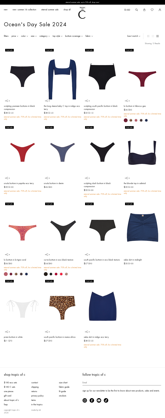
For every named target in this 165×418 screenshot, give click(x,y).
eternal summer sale (49, 10)
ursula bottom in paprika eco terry (19, 183)
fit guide (62, 391)
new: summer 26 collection (24, 10)
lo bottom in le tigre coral (15, 260)
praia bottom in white (13, 337)
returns (34, 391)
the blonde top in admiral (135, 183)
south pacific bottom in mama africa (59, 337)
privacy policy (37, 396)
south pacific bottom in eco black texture (102, 260)
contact (34, 383)
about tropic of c (11, 400)
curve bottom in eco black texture (58, 260)
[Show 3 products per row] (153, 36)
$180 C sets (9, 387)
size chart (63, 383)
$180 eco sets (10, 383)
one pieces (8, 391)
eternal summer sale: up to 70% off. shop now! (82, 2)
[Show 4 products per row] (157, 36)
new (5, 10)
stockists (62, 396)
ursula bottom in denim (54, 183)
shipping (35, 387)
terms (33, 400)
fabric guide (64, 387)
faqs (6, 405)
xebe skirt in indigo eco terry (96, 337)
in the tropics (37, 405)
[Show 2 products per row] (148, 36)
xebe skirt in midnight (133, 260)
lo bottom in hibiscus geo (135, 106)
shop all (67, 10)
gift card (7, 396)
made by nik (36, 410)
